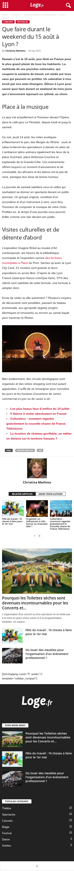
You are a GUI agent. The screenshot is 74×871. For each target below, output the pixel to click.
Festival (7, 833)
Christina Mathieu (15, 50)
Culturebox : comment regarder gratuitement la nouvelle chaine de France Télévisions (36, 423)
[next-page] (39, 536)
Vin (40, 450)
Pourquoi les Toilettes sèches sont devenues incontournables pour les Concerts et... (35, 603)
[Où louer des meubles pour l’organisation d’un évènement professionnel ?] (12, 655)
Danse (6, 839)
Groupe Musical (25, 450)
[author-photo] (37, 468)
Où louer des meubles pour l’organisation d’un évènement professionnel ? (46, 654)
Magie (5, 827)
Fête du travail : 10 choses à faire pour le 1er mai (12, 521)
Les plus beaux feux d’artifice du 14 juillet (39, 408)
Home (5, 14)
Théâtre (6, 808)
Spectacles (22, 22)
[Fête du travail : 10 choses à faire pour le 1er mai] (13, 508)
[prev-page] (34, 536)
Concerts (16, 14)
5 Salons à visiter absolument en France (38, 413)
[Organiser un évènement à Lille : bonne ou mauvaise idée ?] (37, 508)
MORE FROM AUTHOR (50, 493)
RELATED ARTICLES (22, 493)
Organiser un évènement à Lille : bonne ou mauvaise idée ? (36, 522)
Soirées (6, 845)
